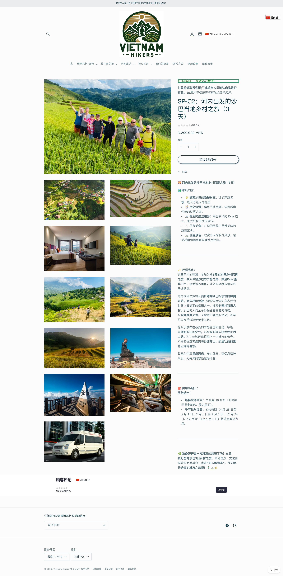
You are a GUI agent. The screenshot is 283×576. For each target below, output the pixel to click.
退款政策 (97, 569)
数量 (180, 140)
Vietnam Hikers (61, 569)
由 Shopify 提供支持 (79, 569)
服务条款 (120, 569)
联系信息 (132, 569)
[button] (48, 34)
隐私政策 (109, 569)
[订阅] (104, 525)
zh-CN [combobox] (83, 480)
